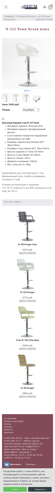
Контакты (9, 432)
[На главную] (31, 7)
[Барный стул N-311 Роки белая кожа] (27, 63)
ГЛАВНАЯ (8, 16)
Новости (8, 429)
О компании (10, 418)
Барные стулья (44, 19)
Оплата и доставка (13, 421)
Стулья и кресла (25, 16)
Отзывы (8, 427)
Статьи (7, 424)
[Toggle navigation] (6, 7)
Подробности (40, 489)
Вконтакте (15, 464)
